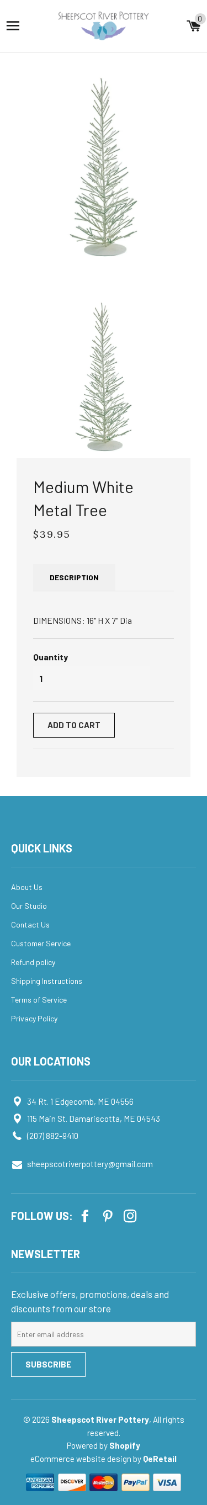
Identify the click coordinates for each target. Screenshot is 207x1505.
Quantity (50, 656)
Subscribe (48, 1364)
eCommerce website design (81, 1459)
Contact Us (30, 924)
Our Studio (29, 905)
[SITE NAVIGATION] (13, 25)
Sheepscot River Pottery (100, 1419)
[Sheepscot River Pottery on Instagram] (131, 1215)
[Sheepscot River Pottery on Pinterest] (108, 1215)
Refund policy (33, 962)
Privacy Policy (34, 1018)
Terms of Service (39, 999)
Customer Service (41, 943)
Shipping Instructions (46, 980)
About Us (27, 887)
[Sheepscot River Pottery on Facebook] (86, 1215)
